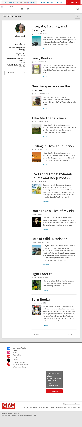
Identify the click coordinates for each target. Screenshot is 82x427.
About (15, 352)
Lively (19, 54)
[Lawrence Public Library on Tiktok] (8, 360)
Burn (40, 299)
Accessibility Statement (54, 407)
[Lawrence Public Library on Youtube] (8, 356)
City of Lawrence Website (71, 404)
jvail (35, 34)
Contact (15, 357)
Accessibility (17, 355)
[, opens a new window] (8, 408)
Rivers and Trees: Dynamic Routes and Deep (52, 176)
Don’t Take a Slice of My (52, 211)
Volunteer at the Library (20, 364)
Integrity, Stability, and (49, 28)
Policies (15, 360)
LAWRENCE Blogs (9, 16)
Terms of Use (28, 407)
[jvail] (20, 33)
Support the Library (19, 362)
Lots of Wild (48, 239)
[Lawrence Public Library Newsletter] (8, 364)
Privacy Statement (39, 407)
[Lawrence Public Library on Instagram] (8, 352)
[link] (47, 2)
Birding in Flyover (52, 146)
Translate (32, 2)
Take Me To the (15, 65)
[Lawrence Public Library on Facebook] (8, 348)
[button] (60, 2)
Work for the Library (19, 367)
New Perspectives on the (51, 88)
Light (41, 274)
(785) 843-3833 (52, 385)
